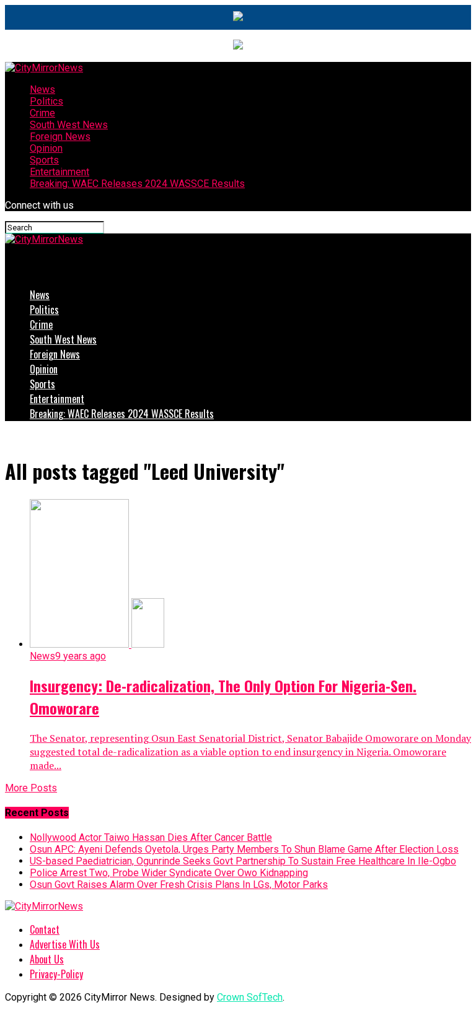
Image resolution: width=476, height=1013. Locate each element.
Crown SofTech (250, 997)
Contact (45, 929)
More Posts (31, 788)
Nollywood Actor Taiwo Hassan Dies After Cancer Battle (151, 837)
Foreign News (60, 136)
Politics (46, 101)
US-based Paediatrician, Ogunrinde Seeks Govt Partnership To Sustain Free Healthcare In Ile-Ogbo (243, 861)
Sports (44, 160)
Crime (42, 113)
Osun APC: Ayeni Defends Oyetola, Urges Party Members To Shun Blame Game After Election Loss (244, 849)
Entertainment (59, 172)
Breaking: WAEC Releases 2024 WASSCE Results (137, 183)
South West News (69, 125)
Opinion (46, 148)
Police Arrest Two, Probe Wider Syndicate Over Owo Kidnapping (169, 873)
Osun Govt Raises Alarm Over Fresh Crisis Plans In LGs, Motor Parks (179, 884)
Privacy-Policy (56, 974)
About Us (47, 959)
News (42, 89)
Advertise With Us (65, 944)
